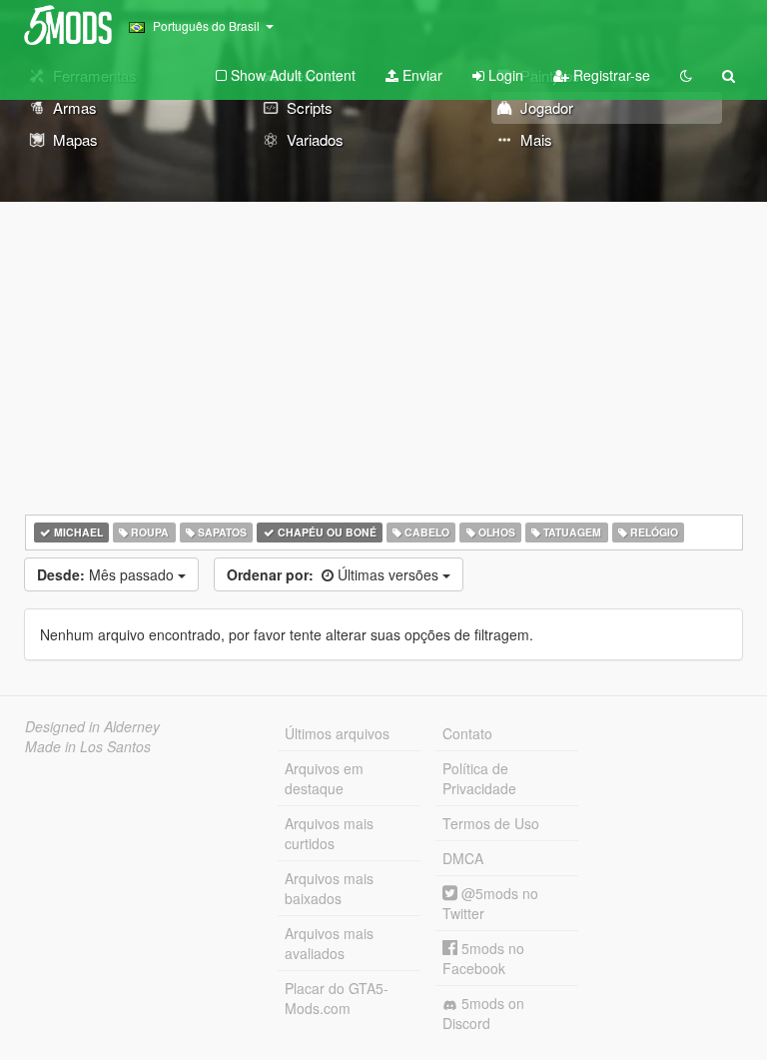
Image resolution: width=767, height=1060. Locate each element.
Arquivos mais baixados (329, 888)
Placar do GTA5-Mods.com (336, 998)
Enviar (420, 75)
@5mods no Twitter (490, 903)
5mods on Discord (483, 1013)
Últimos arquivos (337, 733)
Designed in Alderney (92, 726)
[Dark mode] (686, 75)
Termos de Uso (490, 823)
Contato (467, 733)
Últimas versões (334, 574)
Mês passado (107, 574)
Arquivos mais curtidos (329, 833)
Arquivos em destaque (324, 778)
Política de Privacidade (479, 778)
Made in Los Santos (88, 746)
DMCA (462, 858)
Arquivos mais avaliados (329, 943)
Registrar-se (609, 75)
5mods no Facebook (483, 958)
